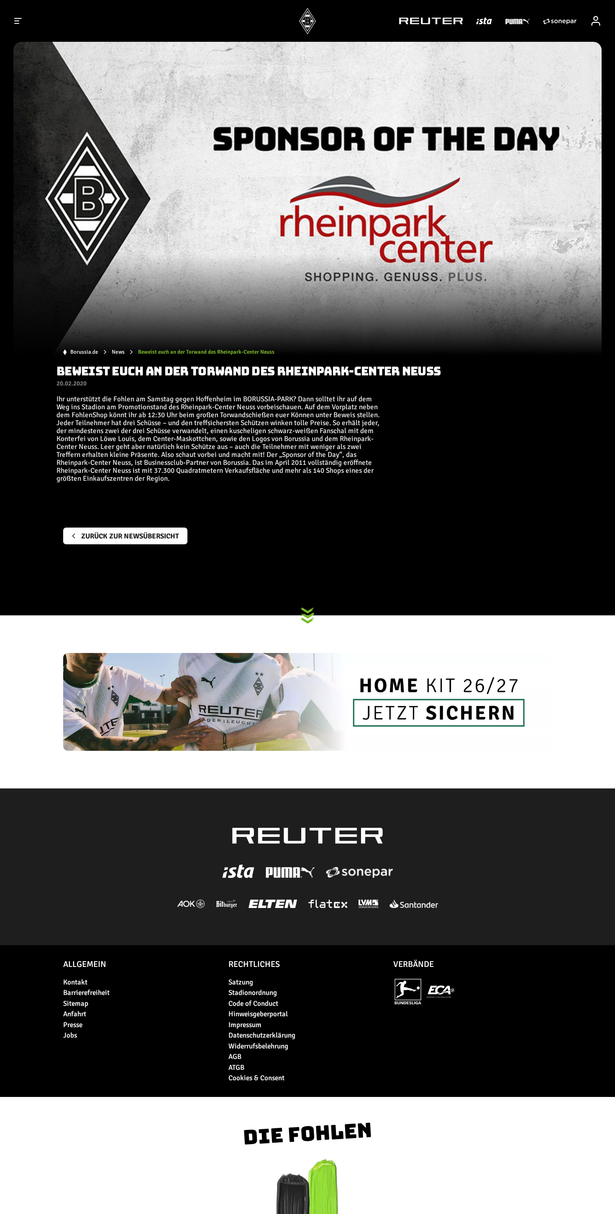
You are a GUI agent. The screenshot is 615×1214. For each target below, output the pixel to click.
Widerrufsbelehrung (258, 1046)
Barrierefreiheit (86, 992)
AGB (234, 1056)
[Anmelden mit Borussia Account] (596, 21)
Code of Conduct (253, 1003)
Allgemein (84, 964)
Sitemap (75, 1003)
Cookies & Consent (256, 1078)
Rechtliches (254, 964)
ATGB (236, 1067)
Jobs (70, 1035)
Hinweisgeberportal (258, 1014)
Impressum (244, 1024)
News (118, 352)
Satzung (240, 982)
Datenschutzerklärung (261, 1035)
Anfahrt (74, 1014)
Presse (72, 1024)
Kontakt (75, 982)
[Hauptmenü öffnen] (18, 21)
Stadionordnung (252, 992)
